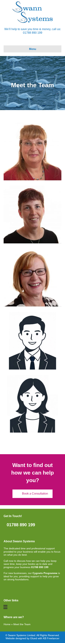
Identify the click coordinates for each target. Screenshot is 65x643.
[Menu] (5, 606)
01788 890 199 (39, 567)
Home (7, 624)
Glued (33, 638)
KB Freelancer (51, 638)
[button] (32, 494)
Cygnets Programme (44, 573)
